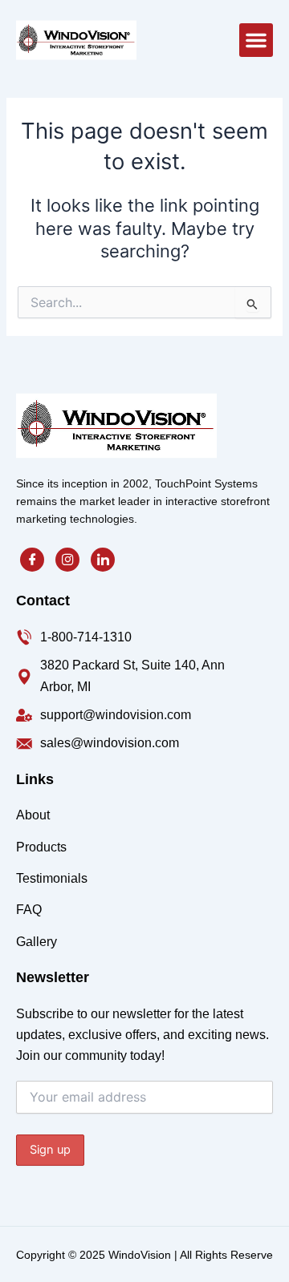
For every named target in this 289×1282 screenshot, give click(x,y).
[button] (256, 40)
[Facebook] (32, 560)
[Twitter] (67, 560)
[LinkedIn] (103, 560)
